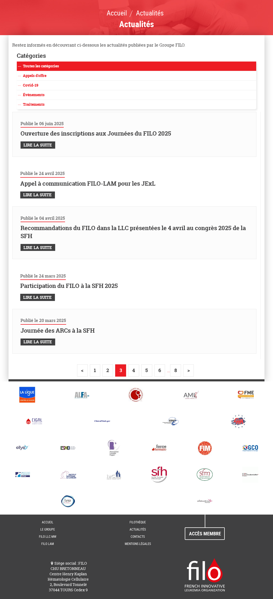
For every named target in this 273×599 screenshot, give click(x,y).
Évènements (34, 94)
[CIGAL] (34, 421)
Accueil (47, 522)
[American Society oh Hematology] (136, 395)
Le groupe (47, 529)
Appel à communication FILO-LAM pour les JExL (87, 184)
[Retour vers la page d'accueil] (204, 574)
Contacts (138, 536)
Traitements (34, 104)
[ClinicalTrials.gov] (102, 421)
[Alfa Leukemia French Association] (82, 395)
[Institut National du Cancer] (68, 475)
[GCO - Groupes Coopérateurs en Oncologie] (250, 448)
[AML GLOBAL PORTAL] (191, 395)
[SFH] (159, 475)
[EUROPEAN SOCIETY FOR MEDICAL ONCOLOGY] (68, 448)
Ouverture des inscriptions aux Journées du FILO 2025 (96, 133)
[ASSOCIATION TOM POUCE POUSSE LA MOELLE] (245, 395)
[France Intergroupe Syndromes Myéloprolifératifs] (205, 448)
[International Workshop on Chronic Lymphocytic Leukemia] (113, 475)
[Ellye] (23, 448)
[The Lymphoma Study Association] (68, 501)
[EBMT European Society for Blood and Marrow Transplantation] (170, 421)
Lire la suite (37, 145)
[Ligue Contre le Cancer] (27, 395)
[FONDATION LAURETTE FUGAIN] (113, 448)
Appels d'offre (34, 75)
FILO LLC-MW (47, 536)
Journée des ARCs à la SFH (58, 331)
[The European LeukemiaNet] (250, 475)
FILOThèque (138, 522)
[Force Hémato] (159, 448)
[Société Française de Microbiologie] (205, 475)
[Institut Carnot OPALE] (23, 475)
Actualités (138, 529)
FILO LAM (47, 543)
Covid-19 (30, 85)
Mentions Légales (138, 543)
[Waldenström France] (204, 501)
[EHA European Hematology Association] (239, 421)
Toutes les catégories (41, 66)
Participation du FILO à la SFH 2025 (69, 286)
